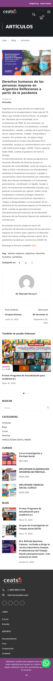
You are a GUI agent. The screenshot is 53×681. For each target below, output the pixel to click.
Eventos (5, 624)
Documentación (9, 638)
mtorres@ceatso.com (17, 595)
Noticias (6, 435)
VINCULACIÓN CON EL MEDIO (16, 439)
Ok (26, 675)
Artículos (25, 40)
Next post (43, 310)
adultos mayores (16, 253)
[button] (23, 393)
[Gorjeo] (26, 263)
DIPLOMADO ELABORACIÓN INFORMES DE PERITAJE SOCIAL (34, 472)
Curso (5, 431)
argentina (30, 253)
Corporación (7, 648)
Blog (13, 40)
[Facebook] (19, 263)
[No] (49, 669)
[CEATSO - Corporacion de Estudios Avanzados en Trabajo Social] (9, 11)
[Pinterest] (32, 263)
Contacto (6, 653)
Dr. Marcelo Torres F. (26, 293)
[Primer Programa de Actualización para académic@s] (26, 355)
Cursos (5, 619)
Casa (4, 40)
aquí (34, 245)
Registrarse (34, 3)
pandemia (17, 257)
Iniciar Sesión (45, 3)
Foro (4, 643)
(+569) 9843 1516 (16, 590)
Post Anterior (11, 310)
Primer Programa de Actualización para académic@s (30, 511)
